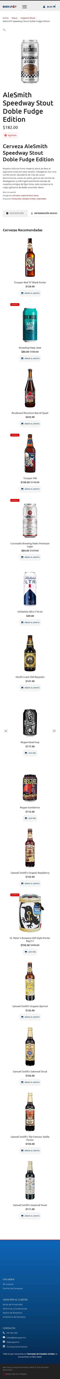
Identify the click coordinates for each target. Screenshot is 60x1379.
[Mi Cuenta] (44, 7)
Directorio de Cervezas (14, 1317)
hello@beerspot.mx (16, 1337)
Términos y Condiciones (15, 1308)
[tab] (15, 213)
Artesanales (17, 199)
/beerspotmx (12, 1342)
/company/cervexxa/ (16, 1346)
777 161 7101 (11, 1333)
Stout (14, 18)
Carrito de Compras (13, 1288)
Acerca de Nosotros (12, 1312)
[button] (4, 30)
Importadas (41, 199)
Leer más (32, 753)
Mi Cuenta (8, 1284)
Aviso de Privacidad (12, 1304)
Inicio (6, 18)
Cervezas (16, 195)
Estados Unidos (29, 199)
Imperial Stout (28, 18)
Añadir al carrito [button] (32, 293)
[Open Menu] (24, 6)
